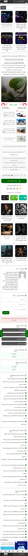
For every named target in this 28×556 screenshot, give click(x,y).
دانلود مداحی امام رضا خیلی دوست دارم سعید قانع (15, 501)
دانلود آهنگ (8, 60)
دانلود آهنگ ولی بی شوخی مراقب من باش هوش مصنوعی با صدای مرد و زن (14, 406)
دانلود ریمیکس (20, 339)
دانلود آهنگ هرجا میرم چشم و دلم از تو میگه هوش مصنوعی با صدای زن (15, 400)
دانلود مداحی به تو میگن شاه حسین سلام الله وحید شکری (15, 507)
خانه (24, 146)
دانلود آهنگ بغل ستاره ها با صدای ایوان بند (14, 396)
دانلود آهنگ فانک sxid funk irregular (15, 379)
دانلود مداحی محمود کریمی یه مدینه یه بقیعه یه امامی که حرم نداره (14, 527)
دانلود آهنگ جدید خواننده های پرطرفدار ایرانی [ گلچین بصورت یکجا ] (14, 449)
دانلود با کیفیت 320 (13, 181)
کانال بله (22, 198)
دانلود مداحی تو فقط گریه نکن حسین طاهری (14, 512)
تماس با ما (14, 354)
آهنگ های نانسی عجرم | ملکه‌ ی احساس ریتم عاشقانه (15, 472)
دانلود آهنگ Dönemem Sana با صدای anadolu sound (15, 417)
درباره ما (14, 357)
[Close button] (27, 551)
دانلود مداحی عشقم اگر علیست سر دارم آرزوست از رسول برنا (14, 538)
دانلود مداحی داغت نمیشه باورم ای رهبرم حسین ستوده (14, 496)
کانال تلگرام (13, 197)
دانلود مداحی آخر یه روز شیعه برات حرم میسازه (13, 531)
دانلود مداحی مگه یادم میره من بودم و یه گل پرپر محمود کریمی (15, 521)
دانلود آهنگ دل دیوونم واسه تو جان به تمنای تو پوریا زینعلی (14, 423)
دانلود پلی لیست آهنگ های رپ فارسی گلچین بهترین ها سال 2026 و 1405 (15, 435)
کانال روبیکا (4, 197)
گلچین (22, 334)
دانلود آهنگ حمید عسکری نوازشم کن (15, 393)
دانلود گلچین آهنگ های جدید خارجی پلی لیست (13, 439)
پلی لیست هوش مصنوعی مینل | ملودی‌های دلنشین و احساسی (15, 483)
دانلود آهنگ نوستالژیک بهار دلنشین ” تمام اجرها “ (14, 461)
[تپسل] (1, 551)
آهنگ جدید (21, 330)
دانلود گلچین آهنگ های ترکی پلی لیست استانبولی (16, 455)
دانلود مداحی (21, 343)
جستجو (3, 8)
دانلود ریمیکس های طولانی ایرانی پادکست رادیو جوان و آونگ (14, 444)
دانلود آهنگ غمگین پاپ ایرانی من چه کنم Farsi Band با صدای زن (15, 383)
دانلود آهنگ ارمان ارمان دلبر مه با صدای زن (13, 56)
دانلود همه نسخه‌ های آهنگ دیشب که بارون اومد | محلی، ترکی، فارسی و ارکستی (14, 466)
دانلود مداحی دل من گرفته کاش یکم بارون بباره (13, 534)
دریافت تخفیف (7, 548)
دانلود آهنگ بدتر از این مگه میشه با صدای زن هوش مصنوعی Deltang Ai (15, 389)
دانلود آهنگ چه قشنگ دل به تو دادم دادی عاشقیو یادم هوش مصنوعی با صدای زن (16, 411)
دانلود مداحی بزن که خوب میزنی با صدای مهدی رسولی (15, 516)
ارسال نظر (6, 313)
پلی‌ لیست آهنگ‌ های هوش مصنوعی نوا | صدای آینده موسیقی (14, 478)
